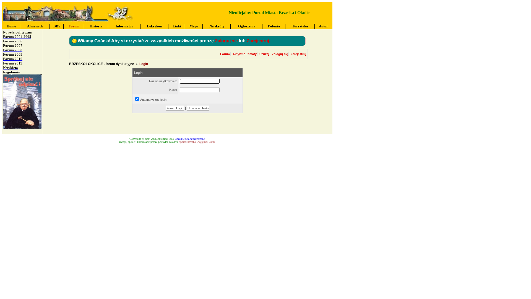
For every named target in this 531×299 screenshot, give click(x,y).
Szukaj (264, 54)
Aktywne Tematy (245, 54)
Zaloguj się (226, 40)
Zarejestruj (258, 40)
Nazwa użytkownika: (163, 81)
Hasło (173, 89)
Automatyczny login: (153, 99)
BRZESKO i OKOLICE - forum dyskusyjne (101, 64)
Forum (225, 54)
